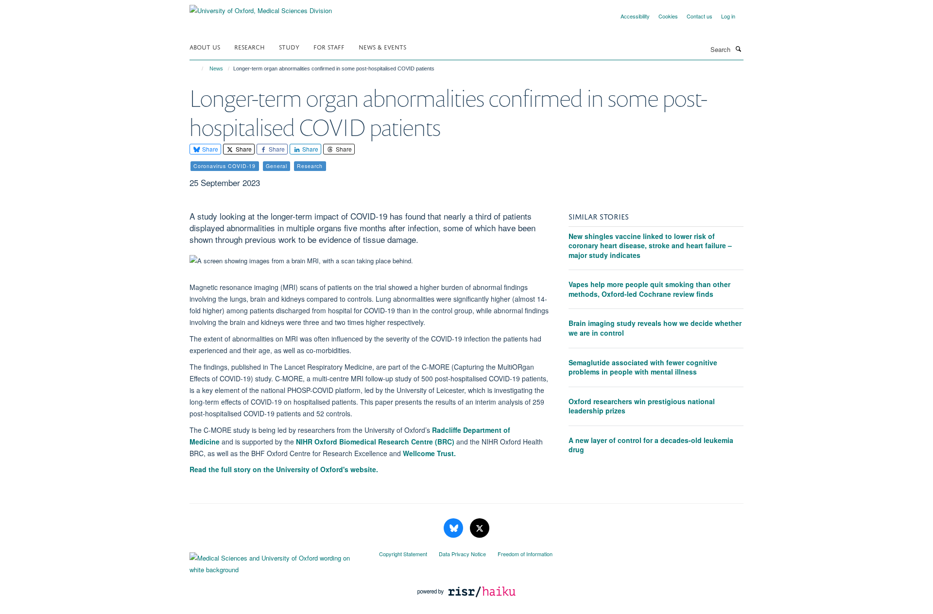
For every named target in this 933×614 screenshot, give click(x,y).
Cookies (668, 16)
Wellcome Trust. (429, 453)
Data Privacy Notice (462, 554)
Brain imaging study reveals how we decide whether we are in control (655, 328)
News (216, 68)
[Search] (738, 48)
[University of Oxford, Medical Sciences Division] (261, 7)
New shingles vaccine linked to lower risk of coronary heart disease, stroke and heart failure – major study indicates (650, 245)
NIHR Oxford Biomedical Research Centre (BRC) (375, 441)
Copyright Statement (403, 554)
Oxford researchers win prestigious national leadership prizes (642, 406)
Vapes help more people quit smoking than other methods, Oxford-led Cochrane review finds (649, 289)
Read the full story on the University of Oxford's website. (284, 469)
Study (289, 46)
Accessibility (635, 16)
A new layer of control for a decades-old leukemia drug (651, 445)
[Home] (198, 68)
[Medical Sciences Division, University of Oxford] (277, 561)
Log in (728, 16)
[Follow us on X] (479, 528)
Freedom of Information (525, 554)
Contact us (699, 16)
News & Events (382, 46)
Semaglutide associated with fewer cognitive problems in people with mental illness (643, 367)
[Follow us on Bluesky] (454, 528)
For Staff (329, 46)
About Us (205, 46)
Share (209, 149)
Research (249, 46)
